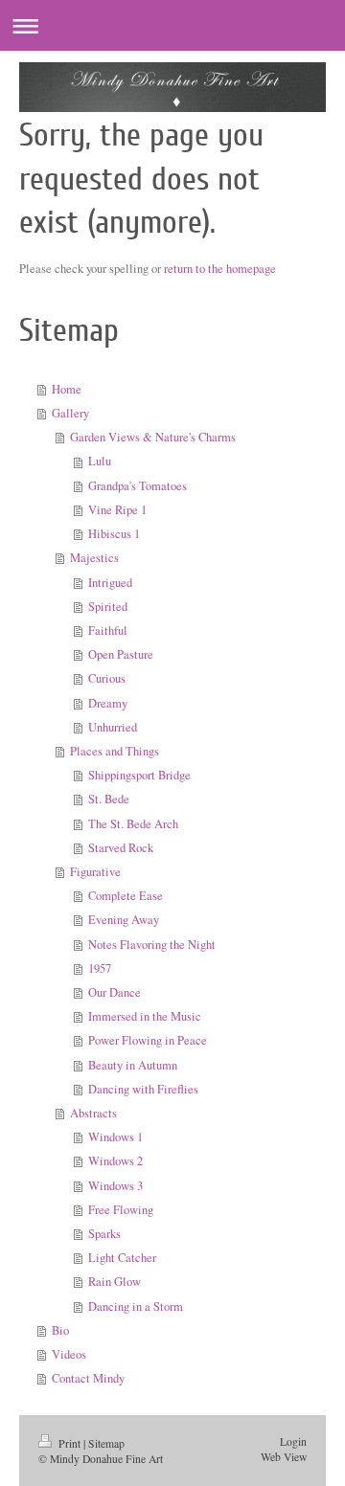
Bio (60, 1330)
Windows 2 (115, 1161)
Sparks (104, 1234)
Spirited (107, 606)
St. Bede (108, 799)
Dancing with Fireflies (143, 1089)
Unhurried (112, 727)
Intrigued (110, 582)
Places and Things (114, 751)
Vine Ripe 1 (117, 510)
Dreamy (107, 703)
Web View (284, 1457)
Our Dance (114, 992)
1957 (99, 968)
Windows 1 (115, 1137)
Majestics (94, 558)
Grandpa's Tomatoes (137, 486)
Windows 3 (115, 1186)
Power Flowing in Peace (147, 1040)
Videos (69, 1354)
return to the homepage (220, 268)
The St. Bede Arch (133, 824)
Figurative (95, 872)
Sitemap (106, 1443)
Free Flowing (120, 1210)
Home (66, 389)
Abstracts (93, 1113)
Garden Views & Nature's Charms (153, 437)
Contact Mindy (88, 1378)
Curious (107, 678)
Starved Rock (120, 848)
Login (293, 1441)
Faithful (107, 630)
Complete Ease (125, 896)
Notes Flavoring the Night (152, 944)
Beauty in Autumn (132, 1065)
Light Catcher (122, 1258)
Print (69, 1443)
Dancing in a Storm (135, 1306)
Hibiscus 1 (114, 534)
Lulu (99, 461)
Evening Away (123, 920)
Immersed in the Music (144, 1016)
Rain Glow (114, 1281)
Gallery (70, 413)
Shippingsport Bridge (139, 775)
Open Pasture (120, 654)
